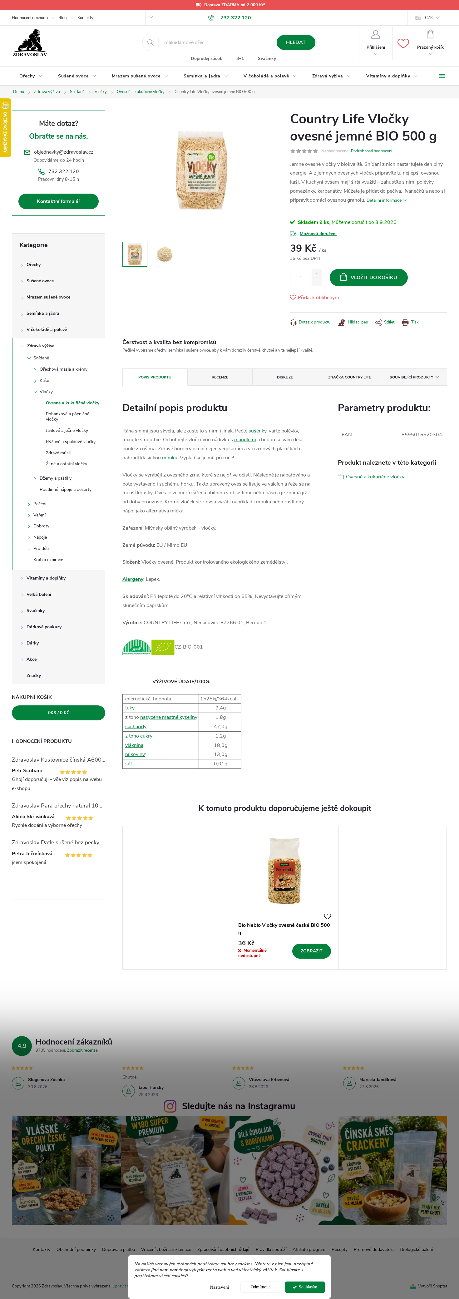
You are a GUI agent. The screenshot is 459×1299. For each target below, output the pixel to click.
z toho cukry (138, 736)
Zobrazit (312, 951)
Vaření (39, 515)
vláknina (134, 745)
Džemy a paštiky (56, 478)
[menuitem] (31, 76)
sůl (128, 763)
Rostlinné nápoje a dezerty (65, 489)
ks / (58, 713)
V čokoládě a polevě (47, 330)
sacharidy (135, 726)
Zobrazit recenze (82, 1050)
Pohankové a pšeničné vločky (67, 416)
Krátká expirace (48, 560)
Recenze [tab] (220, 377)
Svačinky (267, 59)
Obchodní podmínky (76, 1249)
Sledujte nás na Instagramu (238, 1106)
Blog (62, 18)
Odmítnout (260, 1287)
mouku (169, 457)
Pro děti (41, 548)
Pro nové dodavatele (373, 1249)
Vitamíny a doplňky (46, 578)
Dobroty (41, 526)
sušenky (257, 430)
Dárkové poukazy (44, 627)
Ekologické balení (416, 1249)
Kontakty (85, 18)
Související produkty (411, 377)
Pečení (39, 504)
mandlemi (245, 439)
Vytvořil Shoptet (432, 1286)
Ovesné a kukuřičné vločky (72, 403)
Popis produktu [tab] (154, 377)
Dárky (33, 643)
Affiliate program (309, 1249)
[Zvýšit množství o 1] (317, 273)
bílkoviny (135, 754)
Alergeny (132, 579)
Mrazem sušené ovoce (48, 297)
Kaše (44, 380)
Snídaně (41, 358)
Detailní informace (384, 200)
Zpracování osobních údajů (223, 1249)
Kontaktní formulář (58, 201)
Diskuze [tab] (285, 377)
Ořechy (34, 265)
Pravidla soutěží (271, 1249)
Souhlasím (308, 1287)
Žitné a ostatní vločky (66, 464)
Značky (34, 676)
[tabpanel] (285, 897)
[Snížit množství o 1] (317, 282)
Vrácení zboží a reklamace (166, 1249)
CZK (429, 18)
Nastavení (219, 1287)
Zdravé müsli (58, 453)
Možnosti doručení (318, 234)
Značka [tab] (349, 377)
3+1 (240, 59)
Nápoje (40, 537)
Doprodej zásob (206, 59)
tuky (130, 707)
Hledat (296, 42)
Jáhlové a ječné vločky (67, 430)
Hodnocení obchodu (30, 18)
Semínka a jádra (43, 313)
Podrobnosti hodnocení (371, 151)
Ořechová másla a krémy (63, 369)
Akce (32, 659)
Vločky (46, 392)
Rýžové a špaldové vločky (71, 442)
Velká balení (39, 594)
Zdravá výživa (41, 346)
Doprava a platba (118, 1249)
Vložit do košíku (374, 277)
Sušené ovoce (40, 281)
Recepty (340, 1249)
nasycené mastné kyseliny (168, 717)
